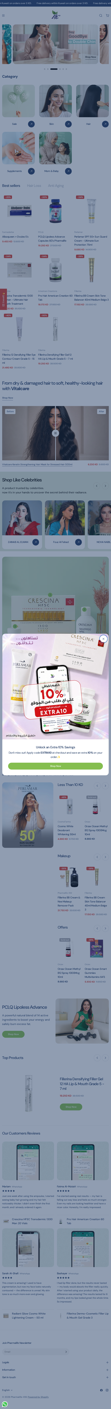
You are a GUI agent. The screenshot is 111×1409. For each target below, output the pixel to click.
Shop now (55, 766)
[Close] (103, 638)
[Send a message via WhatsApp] (4, 1404)
